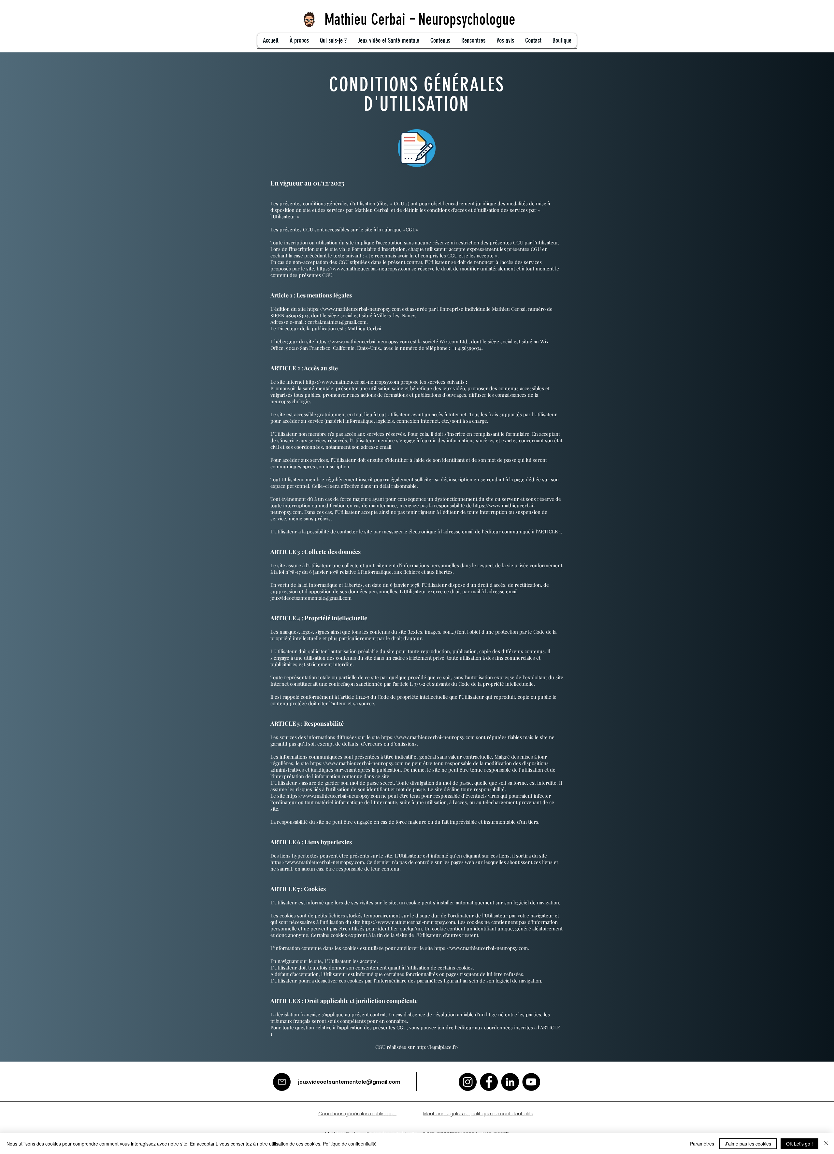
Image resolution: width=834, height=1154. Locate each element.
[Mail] (282, 1082)
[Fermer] (826, 1143)
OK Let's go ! (799, 1143)
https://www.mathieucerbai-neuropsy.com (363, 268)
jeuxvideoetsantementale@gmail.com (311, 598)
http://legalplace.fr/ (437, 1047)
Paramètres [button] (702, 1143)
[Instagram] (468, 1082)
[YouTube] (531, 1082)
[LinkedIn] (510, 1082)
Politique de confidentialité (350, 1143)
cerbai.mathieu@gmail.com (337, 322)
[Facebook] (489, 1082)
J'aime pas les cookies (748, 1143)
